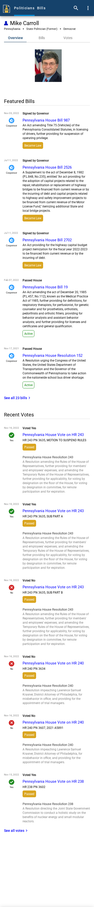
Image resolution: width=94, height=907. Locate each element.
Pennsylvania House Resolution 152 (52, 355)
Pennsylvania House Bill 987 (46, 120)
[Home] (7, 8)
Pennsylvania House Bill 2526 (47, 167)
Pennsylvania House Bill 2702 (47, 240)
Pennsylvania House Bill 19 (45, 287)
